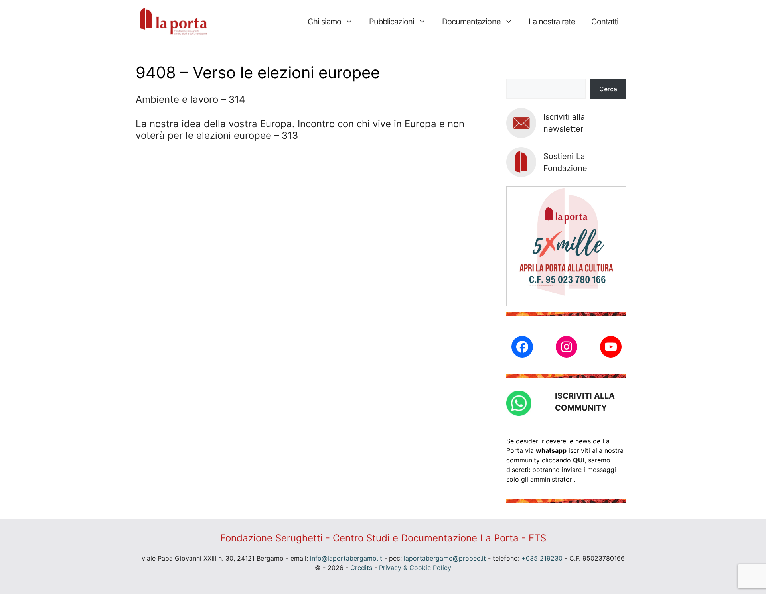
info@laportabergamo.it (346, 558)
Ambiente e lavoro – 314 (190, 99)
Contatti (604, 21)
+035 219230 (542, 558)
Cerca (608, 89)
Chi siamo (324, 21)
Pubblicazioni (391, 21)
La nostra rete (552, 21)
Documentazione (471, 21)
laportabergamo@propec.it (445, 558)
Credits (361, 568)
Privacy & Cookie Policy (415, 568)
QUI (578, 460)
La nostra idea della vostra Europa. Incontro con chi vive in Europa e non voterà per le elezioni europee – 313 (300, 129)
